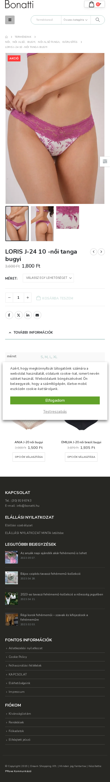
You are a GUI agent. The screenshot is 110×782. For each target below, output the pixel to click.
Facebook (9, 315)
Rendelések (16, 722)
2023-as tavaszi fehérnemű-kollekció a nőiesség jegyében (61, 594)
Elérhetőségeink (19, 683)
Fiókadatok (16, 731)
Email (37, 315)
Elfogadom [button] (55, 400)
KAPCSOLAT (18, 674)
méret (11, 278)
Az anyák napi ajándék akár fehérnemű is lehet (53, 553)
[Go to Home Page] (6, 37)
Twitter (19, 315)
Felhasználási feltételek (25, 665)
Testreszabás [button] (55, 411)
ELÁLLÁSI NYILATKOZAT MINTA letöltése (34, 533)
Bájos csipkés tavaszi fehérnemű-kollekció (50, 574)
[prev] (93, 251)
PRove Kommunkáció (18, 771)
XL (55, 357)
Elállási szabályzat (18, 525)
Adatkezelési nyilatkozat (25, 648)
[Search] (98, 20)
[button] (10, 20)
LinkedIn (28, 315)
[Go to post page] (11, 557)
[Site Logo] (19, 4)
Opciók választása (29, 457)
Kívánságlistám (20, 714)
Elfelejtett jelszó (19, 740)
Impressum (17, 692)
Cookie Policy (18, 657)
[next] (101, 251)
